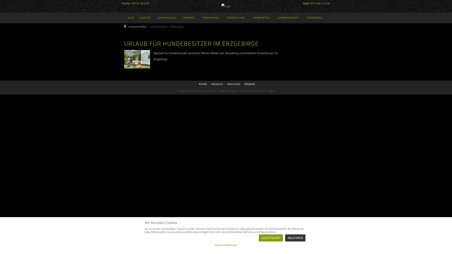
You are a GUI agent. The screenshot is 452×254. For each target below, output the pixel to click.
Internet (189, 18)
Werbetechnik (236, 18)
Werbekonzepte (288, 18)
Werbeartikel (261, 18)
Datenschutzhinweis (226, 245)
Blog (131, 18)
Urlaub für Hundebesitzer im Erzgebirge (191, 43)
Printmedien (210, 18)
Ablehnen (295, 237)
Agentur (144, 18)
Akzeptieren (270, 237)
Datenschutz (233, 84)
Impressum (217, 84)
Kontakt (203, 84)
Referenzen (314, 18)
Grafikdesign (166, 18)
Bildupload (249, 84)
